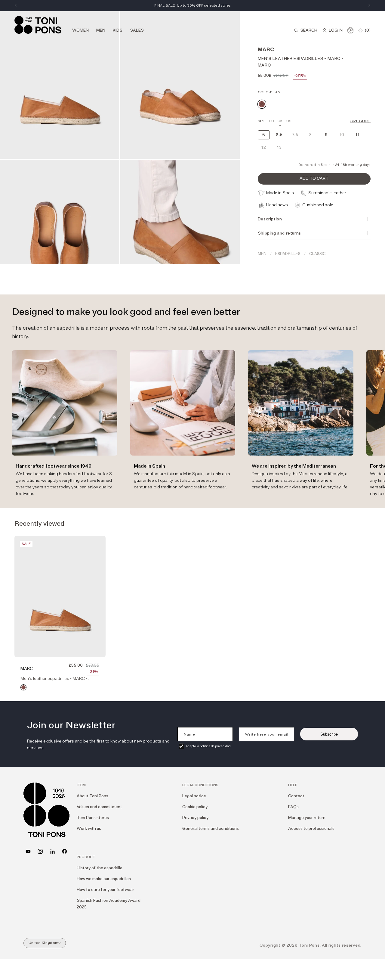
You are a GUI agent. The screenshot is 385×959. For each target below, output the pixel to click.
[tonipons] (52, 851)
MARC (26, 668)
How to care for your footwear (105, 889)
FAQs (293, 806)
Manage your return (306, 817)
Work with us (89, 828)
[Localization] (350, 30)
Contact (296, 796)
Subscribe (329, 734)
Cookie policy (195, 806)
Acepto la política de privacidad (208, 746)
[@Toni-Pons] (28, 851)
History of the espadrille (99, 867)
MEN (262, 253)
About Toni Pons (92, 796)
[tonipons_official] (40, 851)
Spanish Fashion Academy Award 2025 (108, 904)
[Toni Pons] (37, 25)
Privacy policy (195, 817)
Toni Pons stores (93, 817)
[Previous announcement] (15, 5)
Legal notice (194, 796)
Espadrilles (287, 253)
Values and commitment (99, 806)
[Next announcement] (369, 5)
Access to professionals (311, 828)
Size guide (360, 121)
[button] (305, 30)
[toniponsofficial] (64, 851)
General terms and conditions (210, 828)
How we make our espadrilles (104, 878)
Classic (317, 253)
